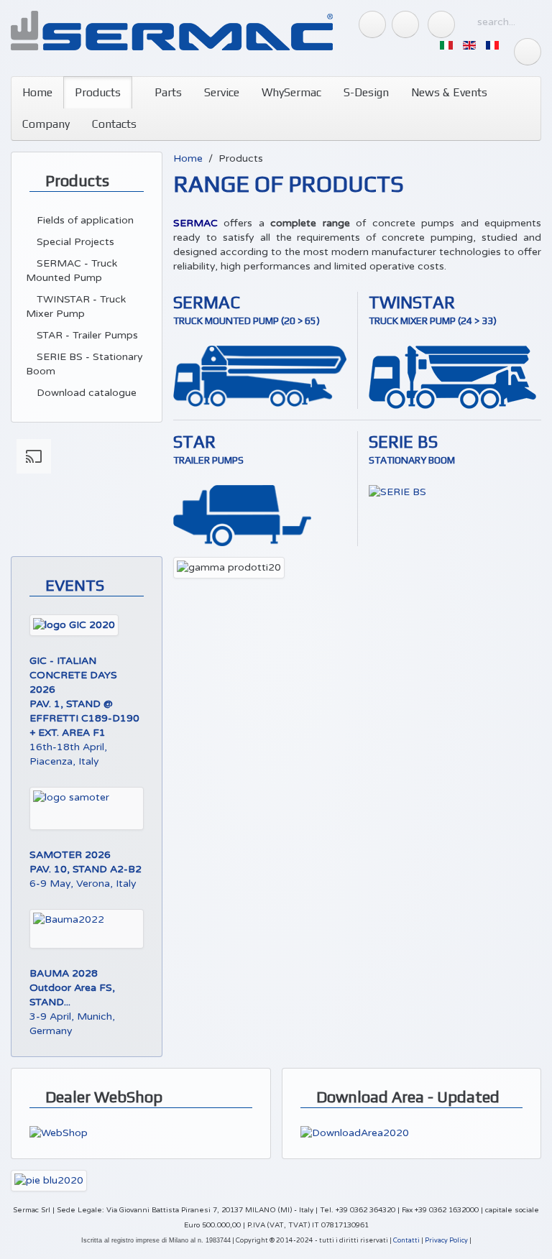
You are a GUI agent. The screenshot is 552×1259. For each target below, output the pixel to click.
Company (46, 124)
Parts (167, 92)
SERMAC (206, 302)
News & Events (449, 92)
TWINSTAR (412, 302)
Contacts (114, 124)
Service (221, 92)
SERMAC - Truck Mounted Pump (71, 270)
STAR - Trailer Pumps (86, 335)
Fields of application (84, 220)
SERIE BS (403, 441)
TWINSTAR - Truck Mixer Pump (76, 306)
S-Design (366, 92)
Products (98, 92)
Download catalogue (85, 393)
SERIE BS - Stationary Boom (84, 364)
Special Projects (74, 242)
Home (37, 92)
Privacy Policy (446, 1241)
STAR (194, 441)
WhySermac (291, 92)
